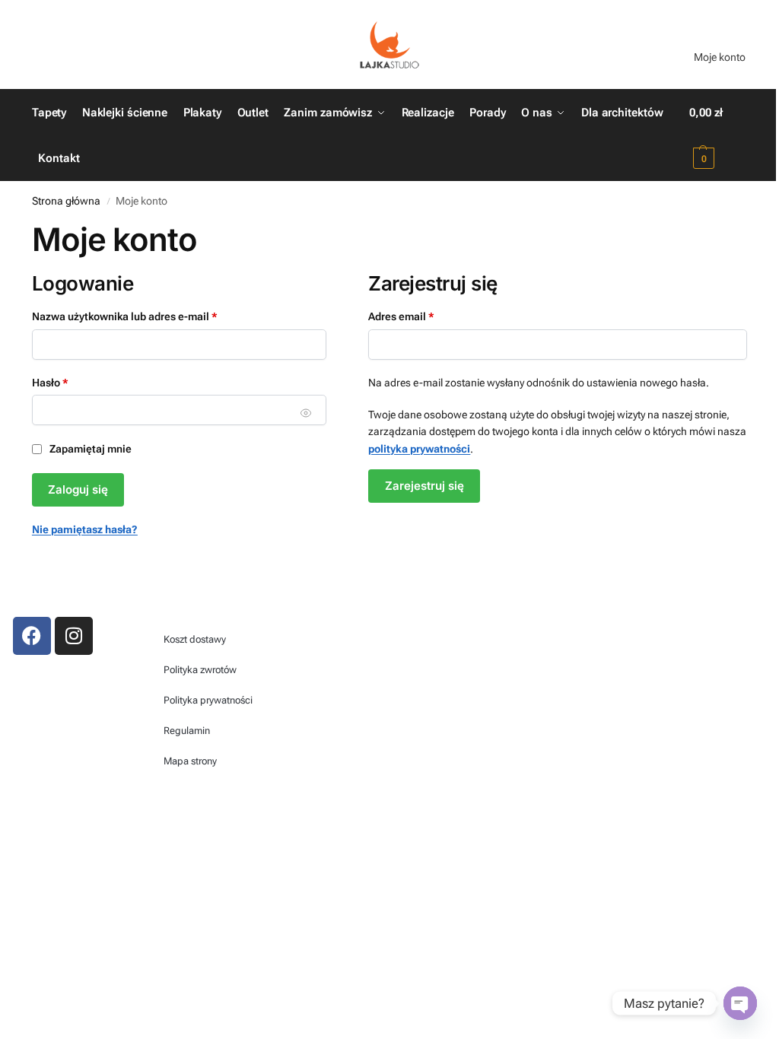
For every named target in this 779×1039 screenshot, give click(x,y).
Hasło (77, 381)
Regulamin (187, 730)
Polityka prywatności (208, 700)
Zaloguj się (78, 489)
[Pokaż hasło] (306, 413)
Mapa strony (190, 761)
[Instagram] (74, 636)
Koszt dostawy (195, 639)
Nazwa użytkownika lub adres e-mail (152, 315)
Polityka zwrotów (200, 669)
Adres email (428, 315)
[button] (718, 135)
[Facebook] (32, 636)
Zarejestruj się (424, 485)
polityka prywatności (419, 449)
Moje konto (720, 57)
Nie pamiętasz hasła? (85, 529)
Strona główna (66, 201)
